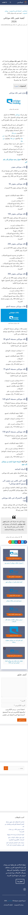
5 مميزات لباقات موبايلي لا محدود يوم (14, 563)
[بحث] (6, 768)
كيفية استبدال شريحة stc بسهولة (15, 834)
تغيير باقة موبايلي (10, 537)
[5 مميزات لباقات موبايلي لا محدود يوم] (14, 560)
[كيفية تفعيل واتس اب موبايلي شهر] (14, 579)
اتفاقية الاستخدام (8, 905)
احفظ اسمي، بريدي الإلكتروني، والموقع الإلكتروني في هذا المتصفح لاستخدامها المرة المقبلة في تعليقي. (13, 712)
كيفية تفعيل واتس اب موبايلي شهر (14, 582)
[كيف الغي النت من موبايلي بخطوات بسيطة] (14, 637)
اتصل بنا (20, 881)
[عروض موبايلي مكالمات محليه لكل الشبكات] (14, 616)
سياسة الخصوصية (19, 905)
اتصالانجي (20, 2)
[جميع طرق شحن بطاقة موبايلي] (14, 597)
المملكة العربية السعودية (15, 11)
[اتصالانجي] (25, 2)
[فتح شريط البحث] (10, 2)
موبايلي (17, 115)
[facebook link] (24, 889)
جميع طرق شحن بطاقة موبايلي (14, 601)
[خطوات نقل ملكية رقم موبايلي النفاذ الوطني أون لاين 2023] (14, 658)
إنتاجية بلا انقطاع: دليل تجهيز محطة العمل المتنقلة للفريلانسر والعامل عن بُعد (14, 824)
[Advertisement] (14, 43)
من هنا (14, 133)
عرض (16, 86)
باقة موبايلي (17, 537)
